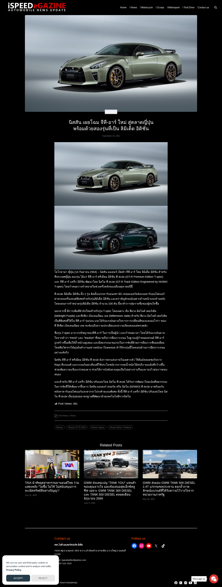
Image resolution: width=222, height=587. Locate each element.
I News (133, 7)
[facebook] (176, 583)
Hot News (111, 112)
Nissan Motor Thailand (120, 427)
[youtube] (190, 583)
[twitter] (181, 583)
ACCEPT (18, 578)
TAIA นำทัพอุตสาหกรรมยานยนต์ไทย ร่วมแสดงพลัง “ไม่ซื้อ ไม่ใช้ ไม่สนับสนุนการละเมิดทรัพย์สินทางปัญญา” (52, 486)
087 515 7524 (65, 563)
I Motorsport (173, 7)
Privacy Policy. (14, 570)
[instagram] (185, 583)
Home (123, 7)
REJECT (43, 578)
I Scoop (160, 7)
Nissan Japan (97, 427)
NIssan (59, 427)
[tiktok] (195, 583)
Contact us (203, 7)
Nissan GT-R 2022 (77, 427)
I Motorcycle (146, 7)
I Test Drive (189, 7)
